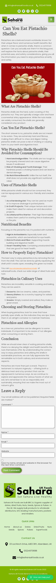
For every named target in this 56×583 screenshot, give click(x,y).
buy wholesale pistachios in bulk (23, 268)
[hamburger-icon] (51, 19)
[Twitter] (23, 11)
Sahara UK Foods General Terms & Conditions (28, 574)
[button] (40, 577)
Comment (7, 405)
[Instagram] (28, 11)
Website (5, 451)
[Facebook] (19, 11)
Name (4, 432)
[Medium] (36, 11)
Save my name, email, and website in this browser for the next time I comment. (26, 464)
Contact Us (28, 538)
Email (4, 442)
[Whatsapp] (32, 11)
